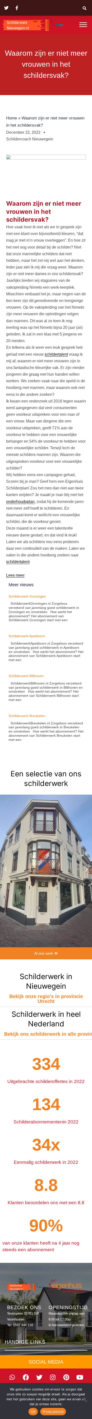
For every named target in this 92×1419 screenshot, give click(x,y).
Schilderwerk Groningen (27, 596)
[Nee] (85, 1401)
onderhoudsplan (20, 502)
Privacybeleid (53, 1412)
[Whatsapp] (12, 1377)
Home (11, 118)
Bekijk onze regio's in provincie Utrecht (46, 999)
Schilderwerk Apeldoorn (27, 636)
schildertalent (56, 354)
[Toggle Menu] (83, 24)
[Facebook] (26, 1377)
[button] (84, 8)
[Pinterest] (66, 1377)
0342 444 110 (23, 1325)
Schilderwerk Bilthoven (26, 676)
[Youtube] (80, 1377)
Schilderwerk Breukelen (27, 716)
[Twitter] (39, 1377)
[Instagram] (53, 1377)
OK (33, 1412)
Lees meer (15, 575)
